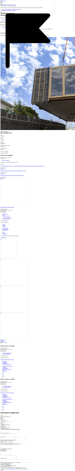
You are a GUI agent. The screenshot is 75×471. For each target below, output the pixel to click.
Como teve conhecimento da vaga (6, 463)
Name (1, 415)
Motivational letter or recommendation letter (8, 467)
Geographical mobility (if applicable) (6, 440)
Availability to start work (4, 424)
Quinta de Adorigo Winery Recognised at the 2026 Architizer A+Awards (13, 170)
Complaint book (3, 237)
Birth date (2, 416)
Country (2, 419)
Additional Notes (3, 458)
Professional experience (4, 433)
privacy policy (11, 468)
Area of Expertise (3, 426)
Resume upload (3, 465)
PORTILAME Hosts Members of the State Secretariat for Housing (11, 175)
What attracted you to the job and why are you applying (10, 462)
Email (1, 423)
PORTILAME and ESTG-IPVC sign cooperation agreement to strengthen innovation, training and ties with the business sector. (22, 166)
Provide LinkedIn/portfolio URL (6, 466)
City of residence (3, 420)
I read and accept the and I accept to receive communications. (15, 468)
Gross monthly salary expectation (6, 448)
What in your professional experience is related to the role (10, 444)
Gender (1, 417)
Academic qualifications (4, 428)
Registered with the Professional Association (8, 439)
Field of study (2, 436)
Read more (2, 168)
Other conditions (3, 450)
